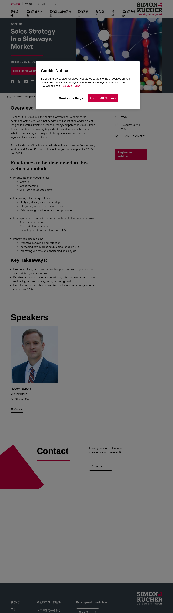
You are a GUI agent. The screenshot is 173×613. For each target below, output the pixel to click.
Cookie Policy (72, 85)
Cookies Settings (71, 98)
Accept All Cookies (103, 98)
